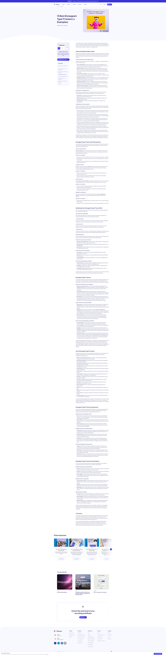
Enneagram (107, 340)
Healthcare (79, 632)
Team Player (79, 157)
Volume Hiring (80, 640)
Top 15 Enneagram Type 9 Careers (63, 76)
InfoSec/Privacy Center (101, 640)
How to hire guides (91, 640)
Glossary (89, 634)
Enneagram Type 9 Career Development (61, 79)
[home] (56, 4)
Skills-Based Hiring (91, 636)
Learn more (109, 4)
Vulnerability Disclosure (101, 634)
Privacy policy (110, 634)
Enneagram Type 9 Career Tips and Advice (62, 82)
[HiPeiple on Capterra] (58, 639)
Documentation (90, 646)
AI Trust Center (99, 638)
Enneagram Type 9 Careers (62, 74)
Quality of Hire (80, 642)
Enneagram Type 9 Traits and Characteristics (62, 69)
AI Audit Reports (99, 636)
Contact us (109, 638)
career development (100, 53)
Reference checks (72, 634)
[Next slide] (111, 549)
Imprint (109, 636)
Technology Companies (81, 634)
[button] (64, 4)
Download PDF (61, 558)
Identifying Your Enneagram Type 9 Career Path (63, 72)
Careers (109, 632)
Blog (88, 632)
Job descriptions (90, 642)
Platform (70, 636)
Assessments (71, 632)
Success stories (90, 644)
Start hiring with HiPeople (63, 59)
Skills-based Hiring (81, 638)
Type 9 (98, 273)
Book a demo (83, 617)
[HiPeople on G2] (57, 635)
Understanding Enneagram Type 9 (62, 66)
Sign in (105, 4)
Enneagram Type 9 (90, 53)
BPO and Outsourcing (81, 636)
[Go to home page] (58, 631)
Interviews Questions (91, 638)
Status (98, 632)
